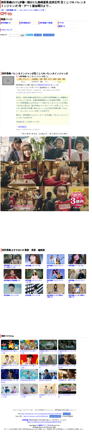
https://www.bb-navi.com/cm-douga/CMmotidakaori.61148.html (41, 414)
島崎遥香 (40, 85)
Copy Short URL (48, 35)
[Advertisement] (44, 54)
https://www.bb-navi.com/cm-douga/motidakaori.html (44, 422)
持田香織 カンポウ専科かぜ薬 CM (55, 296)
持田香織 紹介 (25, 23)
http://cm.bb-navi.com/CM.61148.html (36, 416)
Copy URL (37, 35)
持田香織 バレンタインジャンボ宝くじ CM (12, 266)
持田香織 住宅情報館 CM (12, 280)
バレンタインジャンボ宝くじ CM (31, 10)
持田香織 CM (11, 10)
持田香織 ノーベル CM (75, 265)
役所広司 (47, 85)
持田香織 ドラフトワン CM (55, 266)
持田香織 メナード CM (32, 265)
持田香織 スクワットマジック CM (33, 281)
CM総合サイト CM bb (44, 425)
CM (2, 10)
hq (58, 81)
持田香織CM (5, 23)
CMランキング (6, 30)
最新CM (62, 26)
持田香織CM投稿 (45, 23)
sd (60, 81)
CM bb (61, 23)
